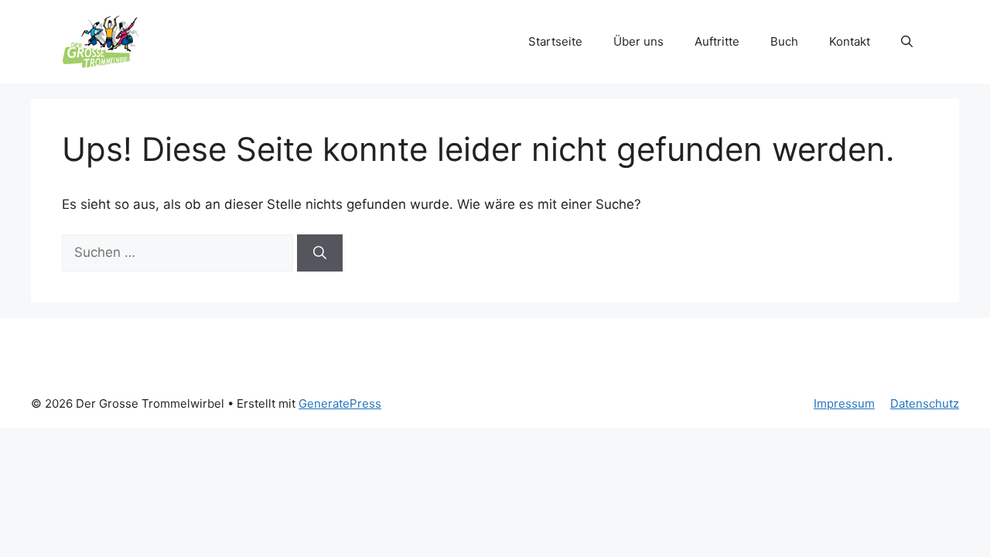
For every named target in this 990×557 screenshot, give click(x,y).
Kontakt (849, 41)
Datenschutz (924, 403)
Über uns (638, 41)
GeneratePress (340, 403)
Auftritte (717, 41)
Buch (784, 41)
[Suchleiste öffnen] (907, 42)
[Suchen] (320, 253)
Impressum (844, 403)
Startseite (555, 41)
